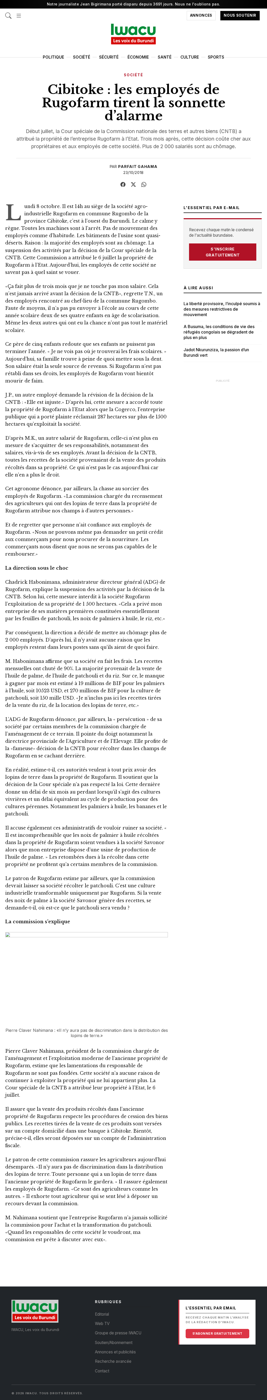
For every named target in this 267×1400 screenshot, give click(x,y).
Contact (102, 1370)
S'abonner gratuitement (217, 1333)
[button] (19, 13)
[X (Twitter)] (133, 184)
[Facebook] (123, 184)
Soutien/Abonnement (113, 1342)
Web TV (102, 1323)
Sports (216, 57)
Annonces (201, 16)
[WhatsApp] (144, 184)
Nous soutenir (240, 16)
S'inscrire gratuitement (223, 252)
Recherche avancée (113, 1361)
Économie (138, 57)
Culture (189, 57)
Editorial (102, 1314)
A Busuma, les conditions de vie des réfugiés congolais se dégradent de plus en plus (219, 332)
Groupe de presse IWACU (118, 1332)
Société (81, 57)
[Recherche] (8, 13)
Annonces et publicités (115, 1351)
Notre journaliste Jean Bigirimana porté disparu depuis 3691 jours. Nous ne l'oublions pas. (133, 4)
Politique (53, 57)
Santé (165, 57)
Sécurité (109, 57)
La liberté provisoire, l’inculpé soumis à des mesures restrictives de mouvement (222, 309)
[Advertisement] (223, 418)
